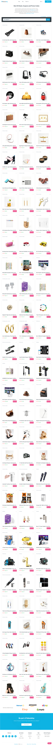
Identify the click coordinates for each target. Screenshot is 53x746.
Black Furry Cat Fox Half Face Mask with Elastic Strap (12, 695)
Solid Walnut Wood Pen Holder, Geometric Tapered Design (30, 40)
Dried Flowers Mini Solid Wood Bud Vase (43, 674)
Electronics (38, 257)
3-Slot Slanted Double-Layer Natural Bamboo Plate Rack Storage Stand (32, 632)
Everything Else (39, 553)
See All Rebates (43, 16)
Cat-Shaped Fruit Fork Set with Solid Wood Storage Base (12, 124)
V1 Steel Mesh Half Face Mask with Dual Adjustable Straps (30, 462)
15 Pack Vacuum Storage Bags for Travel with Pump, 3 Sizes (13, 547)
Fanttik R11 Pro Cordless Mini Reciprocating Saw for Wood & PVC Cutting (16, 589)
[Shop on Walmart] (20, 706)
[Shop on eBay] (45, 706)
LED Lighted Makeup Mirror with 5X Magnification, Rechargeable (14, 145)
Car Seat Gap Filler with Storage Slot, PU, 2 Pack (11, 40)
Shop (19, 1)
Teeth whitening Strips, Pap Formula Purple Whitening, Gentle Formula (32, 293)
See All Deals (49, 16)
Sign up (21, 734)
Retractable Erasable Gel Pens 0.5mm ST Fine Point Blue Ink (13, 272)
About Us (27, 1)
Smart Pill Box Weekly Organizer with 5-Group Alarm (29, 188)
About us (29, 734)
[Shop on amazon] (33, 706)
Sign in (21, 736)
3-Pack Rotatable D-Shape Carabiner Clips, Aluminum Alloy (13, 653)
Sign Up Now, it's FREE (30, 13)
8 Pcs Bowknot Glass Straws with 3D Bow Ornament (12, 230)
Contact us (30, 736)
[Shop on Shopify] (40, 710)
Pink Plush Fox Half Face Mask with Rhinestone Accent (29, 695)
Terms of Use (29, 744)
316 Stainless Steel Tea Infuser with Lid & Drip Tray (28, 420)
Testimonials (38, 734)
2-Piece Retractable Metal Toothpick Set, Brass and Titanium (30, 209)
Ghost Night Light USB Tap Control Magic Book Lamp (29, 103)
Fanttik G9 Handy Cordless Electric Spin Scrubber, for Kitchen (30, 378)
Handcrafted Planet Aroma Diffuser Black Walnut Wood (29, 399)
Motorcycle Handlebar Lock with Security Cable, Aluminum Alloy (31, 251)
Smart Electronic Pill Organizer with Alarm (10, 188)
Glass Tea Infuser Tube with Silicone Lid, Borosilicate (12, 209)
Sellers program (47, 736)
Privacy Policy (34, 744)
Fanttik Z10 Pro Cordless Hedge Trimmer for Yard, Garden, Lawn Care (15, 357)
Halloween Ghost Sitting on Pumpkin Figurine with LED (29, 314)
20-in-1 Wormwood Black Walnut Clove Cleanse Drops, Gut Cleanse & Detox (33, 272)
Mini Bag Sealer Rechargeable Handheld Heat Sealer (12, 251)
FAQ (22, 1)
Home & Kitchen (5, 46)
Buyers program (47, 734)
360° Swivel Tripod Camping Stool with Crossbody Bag (29, 124)
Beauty (21, 257)
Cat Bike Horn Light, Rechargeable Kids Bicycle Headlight (13, 166)
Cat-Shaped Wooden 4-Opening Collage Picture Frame (12, 462)
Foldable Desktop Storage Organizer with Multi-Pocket (12, 61)
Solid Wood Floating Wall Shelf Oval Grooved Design (29, 610)
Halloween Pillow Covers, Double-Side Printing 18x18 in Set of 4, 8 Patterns (33, 505)
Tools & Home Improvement (6, 342)
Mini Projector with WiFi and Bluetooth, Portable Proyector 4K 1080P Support (16, 399)
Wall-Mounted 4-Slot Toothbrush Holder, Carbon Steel (12, 82)
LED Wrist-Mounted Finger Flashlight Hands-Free (28, 441)
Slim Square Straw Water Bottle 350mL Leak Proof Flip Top (13, 632)
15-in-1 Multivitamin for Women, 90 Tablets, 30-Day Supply (30, 336)
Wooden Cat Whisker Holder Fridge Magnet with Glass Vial (30, 230)
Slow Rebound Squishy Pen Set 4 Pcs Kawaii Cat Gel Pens (30, 166)
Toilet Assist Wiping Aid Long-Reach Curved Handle (12, 610)
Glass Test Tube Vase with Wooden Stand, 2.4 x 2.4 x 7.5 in (30, 674)
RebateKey (16, 744)
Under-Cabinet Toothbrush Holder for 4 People (28, 61)
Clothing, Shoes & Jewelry (6, 278)
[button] (16, 25)
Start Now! (26, 724)
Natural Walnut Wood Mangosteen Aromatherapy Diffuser (13, 420)
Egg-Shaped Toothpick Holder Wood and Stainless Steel (29, 145)
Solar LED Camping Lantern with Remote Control (28, 82)
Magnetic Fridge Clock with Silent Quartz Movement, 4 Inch (13, 314)
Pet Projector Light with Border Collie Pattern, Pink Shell (12, 103)
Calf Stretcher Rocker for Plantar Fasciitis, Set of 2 (11, 441)
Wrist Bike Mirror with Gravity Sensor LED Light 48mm (29, 653)
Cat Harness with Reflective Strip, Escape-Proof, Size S (12, 674)
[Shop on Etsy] (25, 710)
